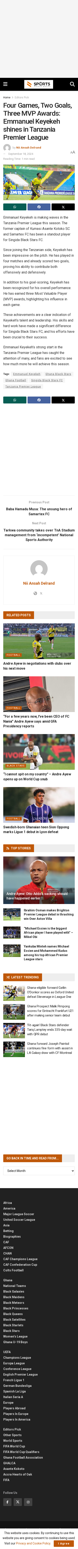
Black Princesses (15, 1308)
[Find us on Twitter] (18, 1502)
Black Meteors (13, 1302)
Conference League (17, 1369)
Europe (8, 1402)
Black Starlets (13, 1325)
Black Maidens (13, 1297)
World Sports (12, 1440)
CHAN (7, 1253)
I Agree (64, 1543)
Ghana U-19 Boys (15, 1342)
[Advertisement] (39, 39)
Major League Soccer (18, 1214)
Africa (7, 1203)
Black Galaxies (13, 1291)
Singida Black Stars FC (47, 380)
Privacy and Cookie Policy (33, 1543)
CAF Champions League (20, 1259)
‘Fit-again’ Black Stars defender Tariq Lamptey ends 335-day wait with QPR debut (49, 1029)
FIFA (6, 1480)
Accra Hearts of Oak (17, 1474)
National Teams (14, 1286)
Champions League (17, 1357)
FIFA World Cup (14, 1446)
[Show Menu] (5, 84)
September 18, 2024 (20, 153)
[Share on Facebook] (39, 206)
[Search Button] (72, 84)
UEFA (7, 1352)
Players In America (16, 1419)
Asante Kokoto (13, 1469)
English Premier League (20, 1374)
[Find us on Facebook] (7, 1502)
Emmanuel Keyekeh (27, 374)
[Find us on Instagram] (28, 1502)
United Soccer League (19, 1219)
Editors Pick (22, 97)
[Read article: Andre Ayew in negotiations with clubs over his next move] (39, 641)
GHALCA (9, 1463)
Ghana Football (15, 380)
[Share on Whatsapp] (14, 206)
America (9, 1208)
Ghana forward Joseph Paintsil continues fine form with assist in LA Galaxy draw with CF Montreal (50, 1048)
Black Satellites (14, 1319)
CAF (6, 1242)
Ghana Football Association (23, 1457)
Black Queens (13, 1314)
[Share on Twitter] (63, 206)
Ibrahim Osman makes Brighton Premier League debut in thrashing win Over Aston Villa (49, 914)
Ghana (7, 1280)
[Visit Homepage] (38, 84)
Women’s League (15, 1336)
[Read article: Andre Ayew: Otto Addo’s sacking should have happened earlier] (39, 881)
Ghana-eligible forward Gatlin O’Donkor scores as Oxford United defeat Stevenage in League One (50, 992)
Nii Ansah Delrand (28, 147)
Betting (8, 1231)
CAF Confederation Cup (20, 1264)
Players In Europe (15, 1414)
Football (13, 655)
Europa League (14, 1363)
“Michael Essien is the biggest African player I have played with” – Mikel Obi (48, 933)
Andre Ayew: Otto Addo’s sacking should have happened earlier (37, 896)
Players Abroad (14, 1408)
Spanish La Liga (14, 1391)
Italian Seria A (13, 1397)
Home (6, 97)
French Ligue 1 (13, 1380)
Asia (6, 1225)
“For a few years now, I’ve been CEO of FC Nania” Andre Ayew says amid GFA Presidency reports (36, 721)
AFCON (8, 1248)
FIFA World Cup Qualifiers (21, 1452)
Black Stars (16, 765)
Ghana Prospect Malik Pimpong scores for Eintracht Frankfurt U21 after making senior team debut (50, 1010)
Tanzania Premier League (23, 386)
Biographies (12, 1236)
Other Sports (12, 1435)
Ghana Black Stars (58, 374)
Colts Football (13, 1270)
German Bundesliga (17, 1385)
